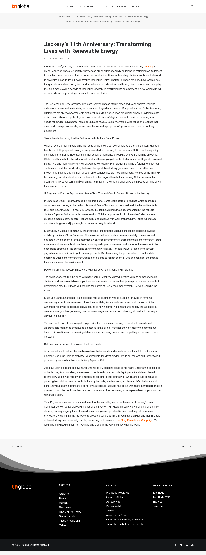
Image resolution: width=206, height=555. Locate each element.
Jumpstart (158, 506)
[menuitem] (70, 6)
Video (62, 525)
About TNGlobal (114, 497)
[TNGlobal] (21, 6)
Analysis (64, 493)
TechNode (158, 492)
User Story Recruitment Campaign (133, 420)
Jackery (148, 66)
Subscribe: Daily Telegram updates (125, 524)
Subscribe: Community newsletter (125, 519)
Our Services (113, 501)
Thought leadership (70, 520)
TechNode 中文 (161, 497)
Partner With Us (114, 506)
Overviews (65, 507)
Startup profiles (67, 516)
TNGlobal (158, 501)
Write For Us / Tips (116, 515)
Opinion (63, 502)
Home (70, 6)
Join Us (110, 510)
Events (103, 6)
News (62, 498)
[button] (192, 6)
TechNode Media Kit (117, 492)
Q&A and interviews (70, 511)
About (135, 6)
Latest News (86, 6)
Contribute (119, 6)
